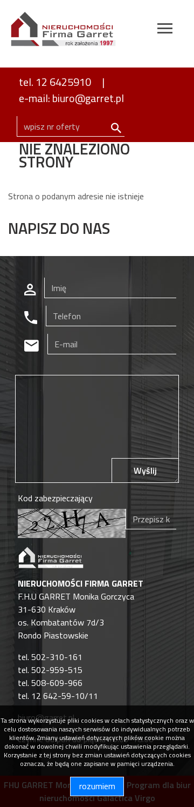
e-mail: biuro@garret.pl (71, 98)
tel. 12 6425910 (55, 81)
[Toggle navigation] (164, 30)
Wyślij (145, 470)
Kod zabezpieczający (55, 498)
